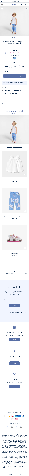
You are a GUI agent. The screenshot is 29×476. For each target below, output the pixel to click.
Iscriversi (14, 305)
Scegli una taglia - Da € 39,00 (14, 76)
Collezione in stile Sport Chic (14, 1)
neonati (19, 437)
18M (14, 66)
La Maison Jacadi (7, 402)
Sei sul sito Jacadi (14, 474)
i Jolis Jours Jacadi (18, 449)
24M (22, 66)
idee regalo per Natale (6, 442)
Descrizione (14, 47)
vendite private (7, 452)
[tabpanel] (14, 100)
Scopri (14, 363)
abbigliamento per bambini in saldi (9, 446)
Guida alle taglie (14, 62)
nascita (25, 436)
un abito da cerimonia (16, 466)
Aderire (14, 339)
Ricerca (14, 386)
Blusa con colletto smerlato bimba (14, 180)
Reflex (8, 455)
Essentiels (22, 452)
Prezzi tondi (8, 447)
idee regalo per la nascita (17, 444)
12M (6, 66)
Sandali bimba (14, 253)
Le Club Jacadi (21, 52)
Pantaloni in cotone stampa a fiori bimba (14, 217)
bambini (13, 439)
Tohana (10, 461)
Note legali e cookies (8, 406)
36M (6, 71)
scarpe (11, 435)
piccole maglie (22, 456)
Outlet (8, 449)
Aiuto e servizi (6, 398)
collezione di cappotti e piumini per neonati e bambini (13, 460)
